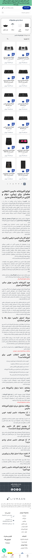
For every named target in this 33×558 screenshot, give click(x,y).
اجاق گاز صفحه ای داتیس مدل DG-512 (23, 104)
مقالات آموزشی (24, 548)
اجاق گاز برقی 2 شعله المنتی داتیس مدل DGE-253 (23, 174)
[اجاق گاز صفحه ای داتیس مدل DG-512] (23, 95)
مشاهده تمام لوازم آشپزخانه (23, 402)
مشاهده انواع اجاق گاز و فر (24, 279)
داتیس (23, 60)
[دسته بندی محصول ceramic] (19, 27)
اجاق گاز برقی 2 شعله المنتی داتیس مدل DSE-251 (9, 174)
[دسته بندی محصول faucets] (12, 26)
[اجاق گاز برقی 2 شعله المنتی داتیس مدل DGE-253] (23, 165)
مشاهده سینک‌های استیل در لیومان (21, 351)
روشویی (24, 521)
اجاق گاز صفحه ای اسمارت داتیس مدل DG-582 (8, 81)
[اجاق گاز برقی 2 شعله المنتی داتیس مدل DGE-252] (9, 141)
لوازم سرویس (24, 526)
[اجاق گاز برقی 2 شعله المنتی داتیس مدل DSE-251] (9, 165)
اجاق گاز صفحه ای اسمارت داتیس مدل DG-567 (23, 81)
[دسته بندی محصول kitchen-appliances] (26, 26)
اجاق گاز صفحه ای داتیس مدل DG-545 (23, 127)
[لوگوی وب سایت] (7, 8)
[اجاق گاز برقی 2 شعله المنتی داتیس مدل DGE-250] (23, 141)
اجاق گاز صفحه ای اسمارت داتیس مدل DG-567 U (8, 58)
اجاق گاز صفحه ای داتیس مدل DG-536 (8, 104)
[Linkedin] (20, 489)
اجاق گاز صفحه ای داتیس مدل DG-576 (8, 127)
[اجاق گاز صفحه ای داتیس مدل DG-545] (23, 118)
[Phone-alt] (12, 489)
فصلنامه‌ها (24, 542)
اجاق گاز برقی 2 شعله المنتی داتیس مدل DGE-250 (23, 151)
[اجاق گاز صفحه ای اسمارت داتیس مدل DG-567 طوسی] (23, 48)
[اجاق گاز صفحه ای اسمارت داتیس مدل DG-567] (23, 72)
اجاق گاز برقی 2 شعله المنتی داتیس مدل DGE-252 (9, 151)
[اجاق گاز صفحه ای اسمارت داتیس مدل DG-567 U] (9, 48)
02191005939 (26, 8)
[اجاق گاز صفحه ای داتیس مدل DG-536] (9, 95)
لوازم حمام (24, 532)
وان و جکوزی (24, 524)
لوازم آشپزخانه (24, 529)
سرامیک (24, 516)
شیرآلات (24, 518)
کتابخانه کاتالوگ (24, 539)
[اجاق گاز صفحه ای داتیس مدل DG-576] (9, 118)
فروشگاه (25, 35)
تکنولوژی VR (8, 540)
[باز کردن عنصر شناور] (4, 550)
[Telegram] (15, 489)
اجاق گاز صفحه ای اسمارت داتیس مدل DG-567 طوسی (23, 58)
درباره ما (8, 543)
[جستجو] (2, 12)
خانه (29, 35)
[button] (30, 27)
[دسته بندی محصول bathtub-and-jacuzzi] (5, 26)
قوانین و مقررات (8, 536)
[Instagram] (17, 489)
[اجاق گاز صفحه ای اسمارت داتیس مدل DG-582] (9, 72)
